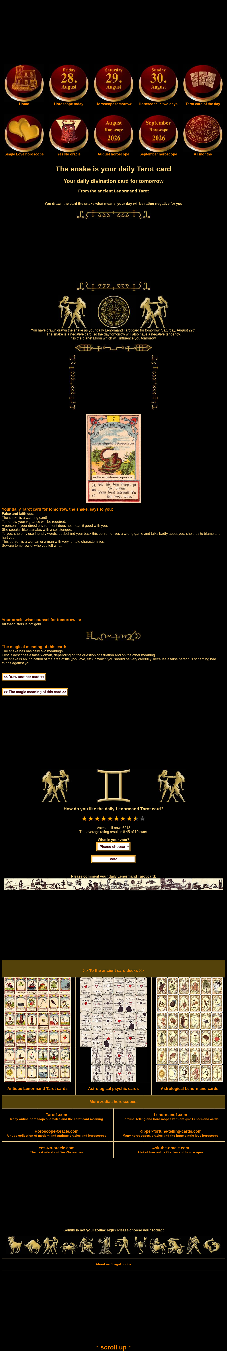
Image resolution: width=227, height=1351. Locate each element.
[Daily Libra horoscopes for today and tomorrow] (122, 1253)
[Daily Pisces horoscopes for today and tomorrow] (212, 1253)
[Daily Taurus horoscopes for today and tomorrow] (33, 1253)
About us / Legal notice (113, 1264)
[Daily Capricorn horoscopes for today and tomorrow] (176, 1253)
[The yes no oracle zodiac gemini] (69, 151)
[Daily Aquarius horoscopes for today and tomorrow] (194, 1253)
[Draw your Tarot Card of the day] (203, 101)
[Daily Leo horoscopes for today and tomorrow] (87, 1253)
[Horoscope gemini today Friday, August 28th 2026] (24, 101)
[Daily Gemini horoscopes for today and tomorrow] (51, 1253)
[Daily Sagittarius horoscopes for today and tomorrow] (158, 1253)
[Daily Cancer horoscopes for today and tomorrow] (69, 1253)
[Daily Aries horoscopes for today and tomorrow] (15, 1253)
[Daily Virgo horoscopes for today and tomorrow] (105, 1253)
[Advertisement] (113, 33)
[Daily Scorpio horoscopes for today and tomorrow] (140, 1253)
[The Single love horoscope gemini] (24, 151)
